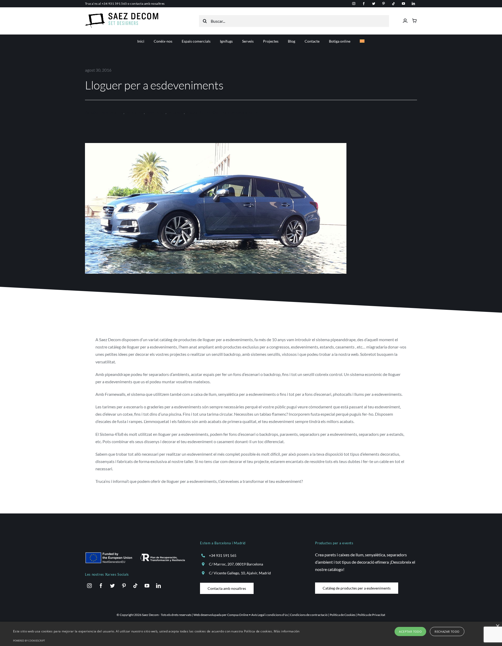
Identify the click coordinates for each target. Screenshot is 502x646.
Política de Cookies (342, 615)
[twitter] (373, 3)
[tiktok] (393, 3)
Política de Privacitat (371, 615)
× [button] (497, 626)
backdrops (134, 112)
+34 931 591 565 (114, 3)
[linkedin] (413, 3)
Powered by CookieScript (29, 640)
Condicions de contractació (309, 615)
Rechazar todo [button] (447, 631)
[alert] (251, 634)
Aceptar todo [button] (410, 631)
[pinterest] (383, 3)
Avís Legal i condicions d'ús (269, 615)
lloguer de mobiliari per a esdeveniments (221, 112)
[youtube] (403, 3)
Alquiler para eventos (104, 112)
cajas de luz (155, 112)
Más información (287, 631)
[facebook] (363, 3)
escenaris (175, 112)
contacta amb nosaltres (147, 3)
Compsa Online (237, 615)
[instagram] (353, 3)
